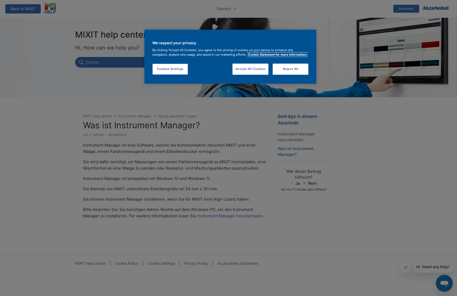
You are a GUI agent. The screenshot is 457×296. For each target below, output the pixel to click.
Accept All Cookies (250, 69)
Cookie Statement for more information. (277, 54)
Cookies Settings (170, 69)
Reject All (290, 69)
